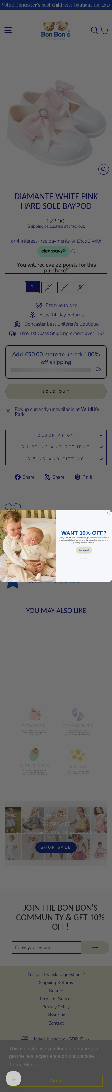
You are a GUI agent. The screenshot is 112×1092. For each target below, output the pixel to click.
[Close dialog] (109, 513)
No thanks (83, 559)
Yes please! (84, 550)
